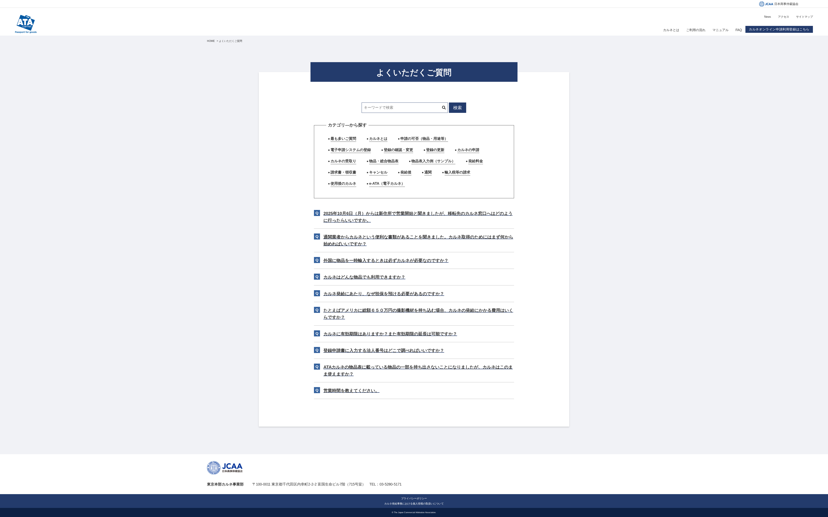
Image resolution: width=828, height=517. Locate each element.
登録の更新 (435, 150)
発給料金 (475, 161)
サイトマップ (804, 16)
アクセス (783, 16)
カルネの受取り (343, 161)
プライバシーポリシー (414, 498)
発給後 (405, 172)
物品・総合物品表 (383, 161)
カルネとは (378, 139)
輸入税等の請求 (457, 172)
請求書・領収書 (343, 172)
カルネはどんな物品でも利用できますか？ (364, 277)
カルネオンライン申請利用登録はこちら (779, 29)
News (767, 16)
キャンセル (378, 172)
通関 (428, 172)
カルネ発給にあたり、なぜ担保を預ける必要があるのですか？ (383, 293)
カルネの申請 (468, 150)
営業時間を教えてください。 (351, 390)
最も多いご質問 (343, 139)
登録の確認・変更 (398, 150)
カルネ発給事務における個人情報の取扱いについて (414, 503)
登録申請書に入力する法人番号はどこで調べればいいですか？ (383, 350)
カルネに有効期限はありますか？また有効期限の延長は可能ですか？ (390, 333)
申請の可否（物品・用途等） (424, 139)
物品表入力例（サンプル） (433, 161)
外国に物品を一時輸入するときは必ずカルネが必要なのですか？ (385, 260)
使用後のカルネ (343, 183)
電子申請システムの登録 (351, 150)
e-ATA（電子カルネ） (387, 183)
